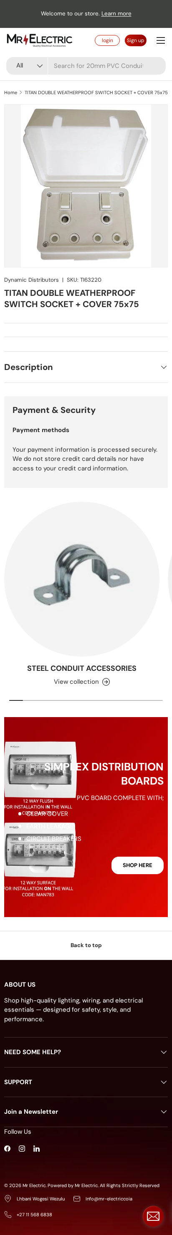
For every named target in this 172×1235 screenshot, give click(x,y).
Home (10, 92)
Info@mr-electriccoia (109, 1199)
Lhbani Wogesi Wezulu (41, 1199)
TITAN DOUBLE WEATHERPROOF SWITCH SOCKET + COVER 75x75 (96, 92)
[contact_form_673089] (153, 1216)
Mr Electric (34, 1185)
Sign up (135, 40)
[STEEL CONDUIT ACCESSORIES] (82, 579)
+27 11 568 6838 (34, 1215)
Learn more (116, 13)
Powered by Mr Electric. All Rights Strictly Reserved (103, 1185)
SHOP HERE (137, 865)
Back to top (86, 945)
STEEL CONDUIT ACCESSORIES (82, 668)
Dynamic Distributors (31, 279)
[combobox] (86, 66)
